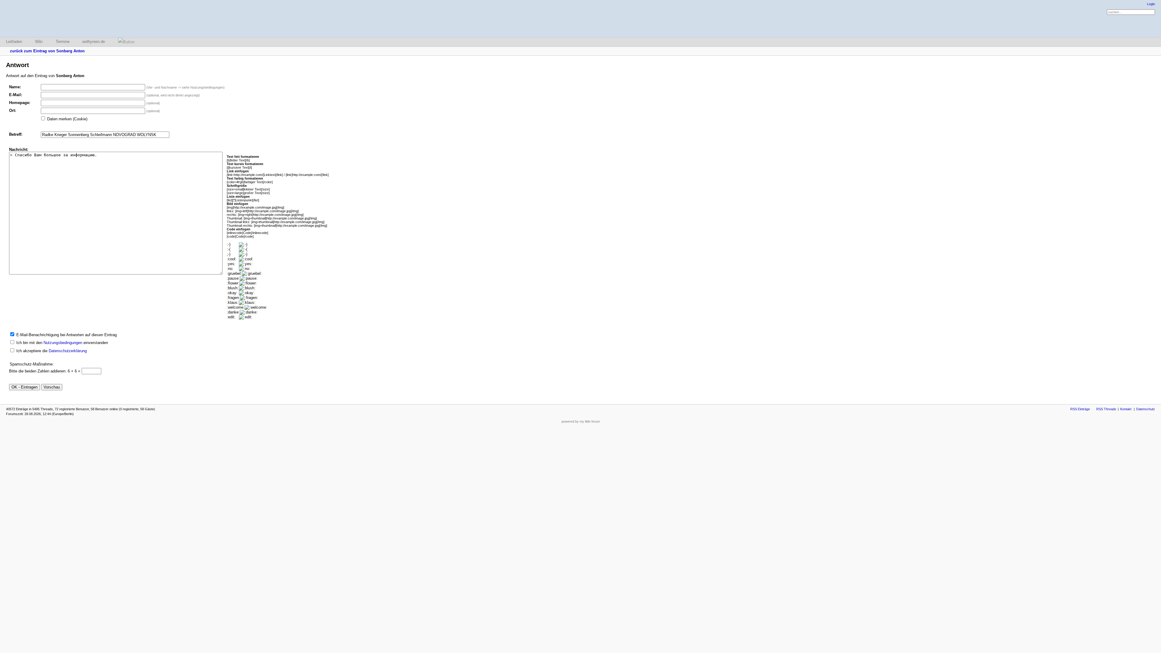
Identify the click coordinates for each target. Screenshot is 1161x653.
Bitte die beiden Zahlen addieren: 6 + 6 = (45, 371)
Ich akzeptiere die (51, 351)
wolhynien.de (93, 41)
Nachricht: (18, 149)
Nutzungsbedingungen (63, 342)
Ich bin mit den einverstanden (62, 342)
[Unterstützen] (124, 41)
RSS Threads (1106, 409)
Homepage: (19, 102)
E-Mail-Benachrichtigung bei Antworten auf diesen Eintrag (66, 335)
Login (1151, 4)
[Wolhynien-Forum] (38, 18)
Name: (15, 87)
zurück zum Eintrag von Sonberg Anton (47, 51)
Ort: (12, 110)
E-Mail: (15, 95)
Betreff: (15, 134)
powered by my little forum (580, 421)
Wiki (39, 41)
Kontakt (1125, 409)
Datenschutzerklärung (68, 351)
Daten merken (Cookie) (67, 119)
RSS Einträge (1080, 409)
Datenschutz (1145, 409)
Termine (63, 41)
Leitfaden (14, 41)
